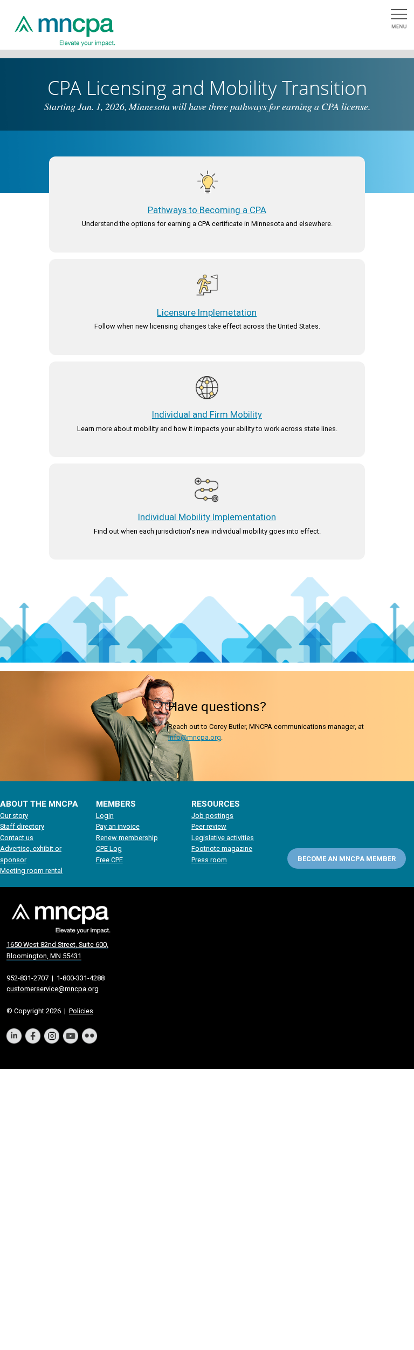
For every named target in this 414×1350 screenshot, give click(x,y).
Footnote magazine (221, 848)
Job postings (212, 816)
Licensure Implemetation (207, 313)
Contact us (16, 838)
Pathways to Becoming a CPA (207, 210)
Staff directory (22, 826)
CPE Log (109, 848)
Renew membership (127, 838)
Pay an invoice (118, 826)
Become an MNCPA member (347, 859)
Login (105, 816)
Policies (81, 1011)
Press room (209, 860)
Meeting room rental (31, 871)
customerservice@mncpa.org (52, 989)
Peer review (208, 826)
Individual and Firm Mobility (207, 415)
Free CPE (109, 860)
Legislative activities (222, 838)
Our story (14, 816)
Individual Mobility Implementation (207, 517)
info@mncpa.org (194, 737)
